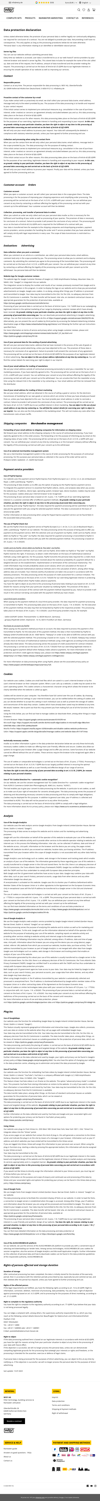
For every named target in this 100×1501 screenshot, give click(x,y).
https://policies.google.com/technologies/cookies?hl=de (26, 912)
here (89, 515)
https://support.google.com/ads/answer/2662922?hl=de (71, 318)
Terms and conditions (61, 1405)
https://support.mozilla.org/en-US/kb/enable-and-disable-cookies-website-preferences (51, 728)
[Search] (78, 10)
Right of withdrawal (60, 1413)
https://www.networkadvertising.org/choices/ (39, 324)
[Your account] (88, 10)
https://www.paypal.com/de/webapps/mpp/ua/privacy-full (27, 665)
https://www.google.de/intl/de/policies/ (68, 909)
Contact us (8, 1460)
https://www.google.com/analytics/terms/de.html (24, 909)
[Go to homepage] (9, 10)
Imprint (55, 1397)
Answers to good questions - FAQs (17, 1452)
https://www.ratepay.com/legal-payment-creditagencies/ (41, 656)
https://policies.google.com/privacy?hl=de (20, 336)
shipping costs (40, 1497)
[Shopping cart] (93, 10)
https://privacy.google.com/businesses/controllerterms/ (26, 303)
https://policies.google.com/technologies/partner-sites (29, 1002)
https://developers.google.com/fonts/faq (58, 1234)
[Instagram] (94, 1485)
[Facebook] (88, 1485)
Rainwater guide (10, 1448)
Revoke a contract (14, 1421)
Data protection (58, 1401)
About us (7, 1456)
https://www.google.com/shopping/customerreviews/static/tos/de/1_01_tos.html (36, 333)
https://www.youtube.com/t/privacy (18, 1120)
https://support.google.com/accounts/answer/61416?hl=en (42, 719)
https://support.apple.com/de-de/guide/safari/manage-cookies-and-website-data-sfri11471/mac (48, 731)
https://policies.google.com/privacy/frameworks (34, 1042)
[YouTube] (91, 1485)
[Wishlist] (83, 10)
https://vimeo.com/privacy (20, 1183)
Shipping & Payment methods (64, 1409)
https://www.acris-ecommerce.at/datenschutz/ (74, 806)
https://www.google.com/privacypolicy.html (35, 1060)
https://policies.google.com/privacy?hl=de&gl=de (75, 1002)
